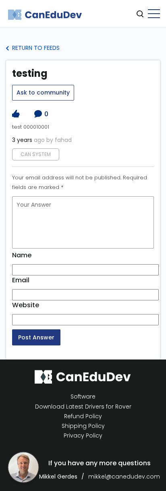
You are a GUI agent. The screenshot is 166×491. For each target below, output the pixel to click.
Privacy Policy (83, 436)
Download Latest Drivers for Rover (83, 407)
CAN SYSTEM (36, 154)
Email (20, 280)
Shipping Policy (83, 426)
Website (25, 305)
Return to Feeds (35, 48)
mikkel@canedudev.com (124, 477)
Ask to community (43, 92)
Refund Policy (83, 416)
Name (21, 255)
